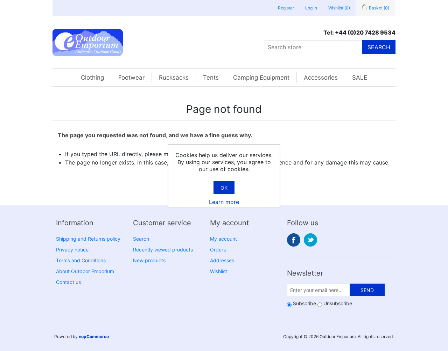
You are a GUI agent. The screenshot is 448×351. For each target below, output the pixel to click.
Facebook (293, 240)
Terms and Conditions (81, 260)
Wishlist (218, 271)
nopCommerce (94, 336)
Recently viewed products (163, 250)
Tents (211, 77)
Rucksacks (174, 77)
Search (379, 47)
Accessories (321, 77)
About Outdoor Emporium (85, 271)
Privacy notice (72, 250)
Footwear (131, 77)
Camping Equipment (261, 77)
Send (367, 290)
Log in (311, 7)
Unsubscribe (337, 303)
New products (149, 260)
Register (286, 7)
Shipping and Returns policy (88, 239)
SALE (359, 77)
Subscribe (304, 303)
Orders (218, 250)
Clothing (92, 77)
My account (223, 239)
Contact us (68, 282)
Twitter (310, 240)
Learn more (224, 201)
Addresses (222, 260)
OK (223, 188)
